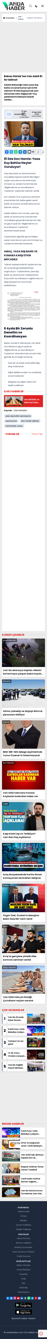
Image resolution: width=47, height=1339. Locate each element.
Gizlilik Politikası (23, 1229)
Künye (24, 1216)
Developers (23, 1292)
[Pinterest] (35, 1298)
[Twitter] (11, 152)
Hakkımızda (23, 1211)
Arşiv (23, 1278)
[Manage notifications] (41, 1334)
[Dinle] (33, 152)
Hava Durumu (23, 1238)
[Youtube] (18, 1298)
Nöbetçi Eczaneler (23, 1247)
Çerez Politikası (23, 1225)
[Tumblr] (25, 1298)
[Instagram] (14, 1298)
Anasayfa (10, 18)
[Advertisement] (23, 47)
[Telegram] (20, 152)
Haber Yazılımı (28, 1318)
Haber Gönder (23, 1265)
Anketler (23, 1274)
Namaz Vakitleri (23, 1242)
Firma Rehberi (23, 1269)
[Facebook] (7, 152)
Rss (23, 1283)
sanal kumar (11, 421)
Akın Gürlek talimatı (30, 421)
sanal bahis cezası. (14, 426)
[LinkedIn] (25, 152)
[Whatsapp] (16, 152)
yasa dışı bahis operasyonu (18, 416)
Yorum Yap (37, 434)
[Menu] (30, 5)
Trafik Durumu (23, 1256)
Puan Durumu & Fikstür (23, 1251)
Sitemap (23, 1287)
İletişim (23, 1220)
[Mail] (29, 152)
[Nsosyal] (39, 1298)
